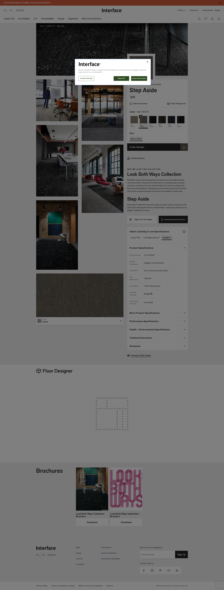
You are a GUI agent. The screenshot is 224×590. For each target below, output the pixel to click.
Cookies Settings (86, 78)
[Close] (147, 61)
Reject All (121, 78)
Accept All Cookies (139, 78)
